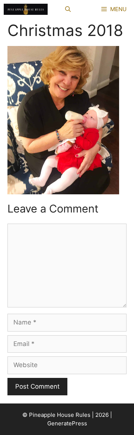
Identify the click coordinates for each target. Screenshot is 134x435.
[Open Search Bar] (68, 9)
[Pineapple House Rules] (26, 9)
